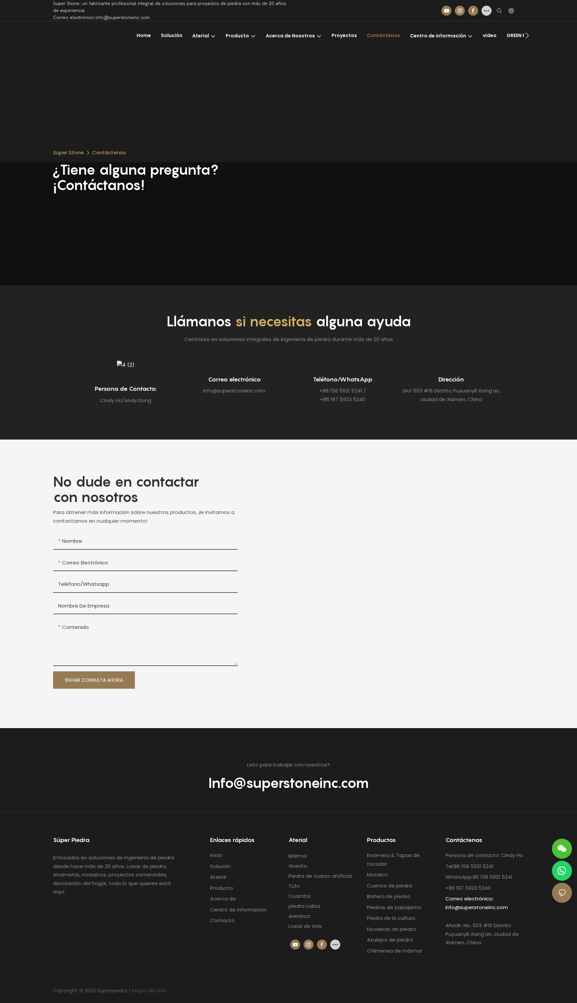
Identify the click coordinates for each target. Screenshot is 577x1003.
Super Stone (68, 152)
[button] (527, 35)
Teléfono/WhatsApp (342, 379)
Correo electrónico (234, 379)
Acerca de (223, 898)
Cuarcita (299, 895)
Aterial (218, 876)
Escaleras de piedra (391, 929)
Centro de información (238, 909)
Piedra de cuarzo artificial (320, 875)
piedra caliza (304, 905)
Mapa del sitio (149, 990)
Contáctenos (109, 152)
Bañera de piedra (388, 896)
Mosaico (377, 874)
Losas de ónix (305, 926)
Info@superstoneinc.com (288, 783)
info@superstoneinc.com (476, 907)
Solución (220, 866)
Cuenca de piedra (389, 885)
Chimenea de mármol (394, 950)
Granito (297, 865)
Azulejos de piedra (390, 939)
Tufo (294, 885)
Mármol (297, 855)
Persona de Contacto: (126, 388)
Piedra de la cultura (391, 918)
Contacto (222, 920)
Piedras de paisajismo (394, 907)
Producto (221, 887)
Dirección (451, 379)
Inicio (216, 855)
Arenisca (299, 916)
